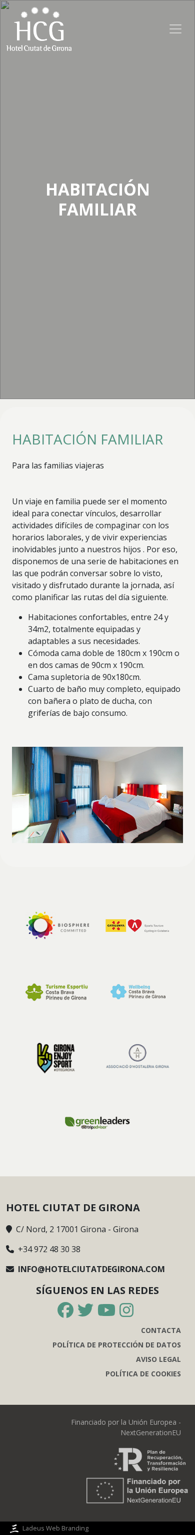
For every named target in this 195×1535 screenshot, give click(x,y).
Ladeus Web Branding (55, 1528)
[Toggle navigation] (175, 28)
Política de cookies (143, 1373)
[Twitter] (86, 1310)
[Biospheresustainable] (57, 924)
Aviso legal (158, 1359)
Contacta (161, 1330)
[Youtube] (107, 1310)
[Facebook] (66, 1310)
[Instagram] (127, 1310)
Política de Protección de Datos (116, 1344)
